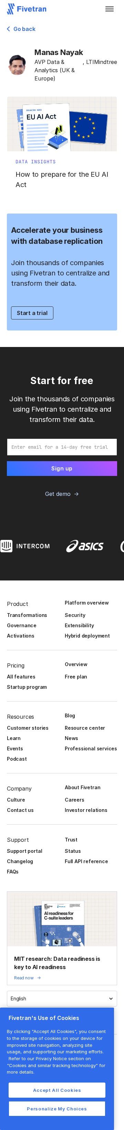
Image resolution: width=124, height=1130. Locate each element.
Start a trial (32, 312)
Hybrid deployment (87, 636)
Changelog (20, 861)
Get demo (57, 493)
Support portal (24, 851)
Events (15, 748)
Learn (14, 738)
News (71, 738)
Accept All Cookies (57, 1090)
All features (21, 677)
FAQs (13, 871)
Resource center (85, 728)
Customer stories (28, 728)
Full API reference (86, 861)
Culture (16, 800)
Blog (70, 715)
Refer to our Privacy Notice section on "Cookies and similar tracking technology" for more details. (56, 1065)
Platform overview (87, 603)
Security (75, 615)
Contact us (20, 810)
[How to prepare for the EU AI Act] (62, 146)
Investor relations (86, 810)
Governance (22, 625)
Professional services (91, 748)
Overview (76, 664)
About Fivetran (82, 787)
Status (73, 851)
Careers (74, 800)
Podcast (17, 759)
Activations (20, 636)
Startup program (27, 687)
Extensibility (79, 625)
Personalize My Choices (57, 1108)
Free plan (76, 677)
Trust (71, 840)
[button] (109, 9)
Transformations (27, 615)
